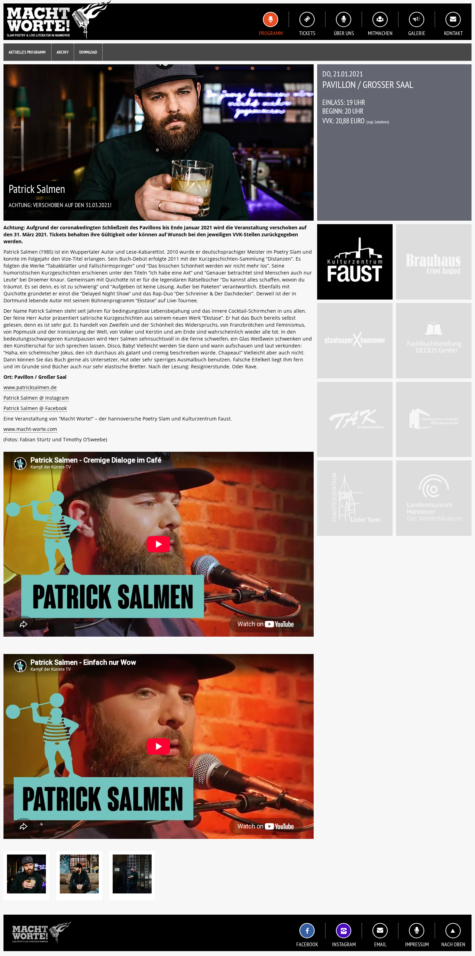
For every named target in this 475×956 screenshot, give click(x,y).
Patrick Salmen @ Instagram (36, 397)
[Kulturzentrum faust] (355, 262)
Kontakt (453, 33)
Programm (271, 33)
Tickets (307, 33)
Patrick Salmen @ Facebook (35, 408)
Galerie (416, 33)
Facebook (307, 944)
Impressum (417, 944)
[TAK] (355, 419)
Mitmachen (380, 33)
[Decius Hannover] (434, 340)
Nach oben (453, 944)
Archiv (63, 52)
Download (88, 52)
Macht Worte (57, 20)
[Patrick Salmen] (26, 875)
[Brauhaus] (434, 262)
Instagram (344, 944)
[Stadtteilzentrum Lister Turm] (355, 498)
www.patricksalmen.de (30, 387)
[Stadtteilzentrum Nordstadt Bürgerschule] (434, 419)
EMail (380, 944)
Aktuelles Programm (27, 52)
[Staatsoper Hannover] (355, 340)
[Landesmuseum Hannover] (434, 498)
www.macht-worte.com (30, 429)
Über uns (344, 33)
